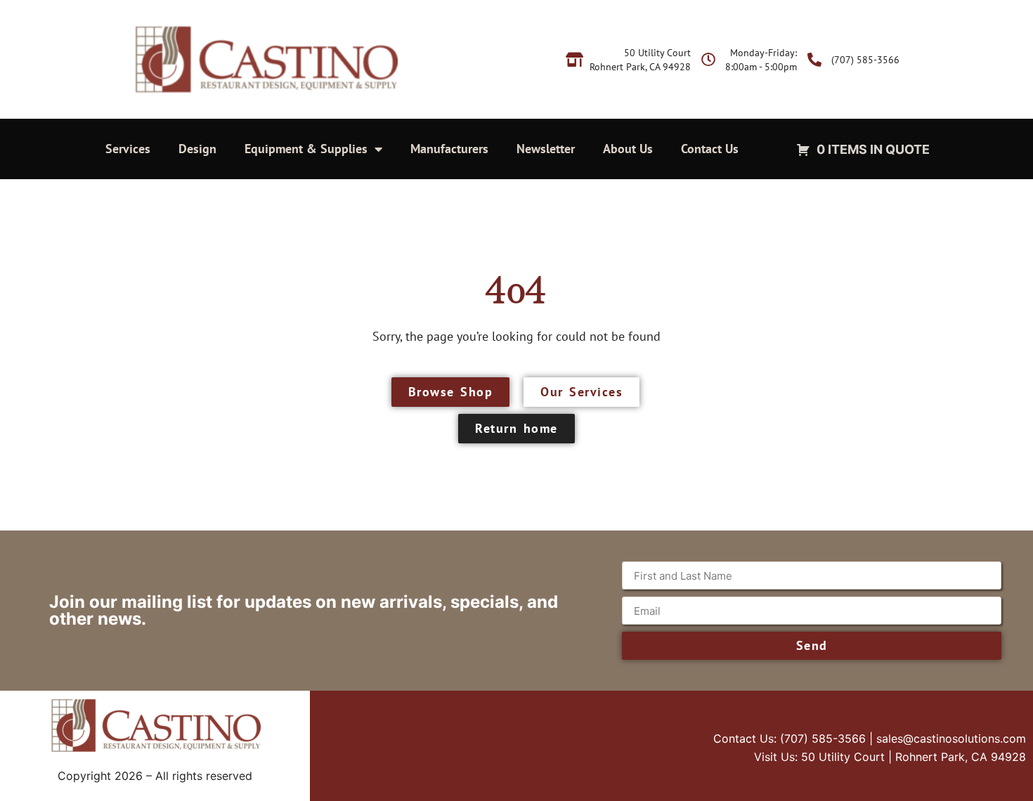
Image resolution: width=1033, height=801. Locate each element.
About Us (628, 149)
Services (127, 149)
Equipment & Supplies (306, 149)
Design (197, 149)
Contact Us (710, 149)
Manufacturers (449, 149)
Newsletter (545, 149)
